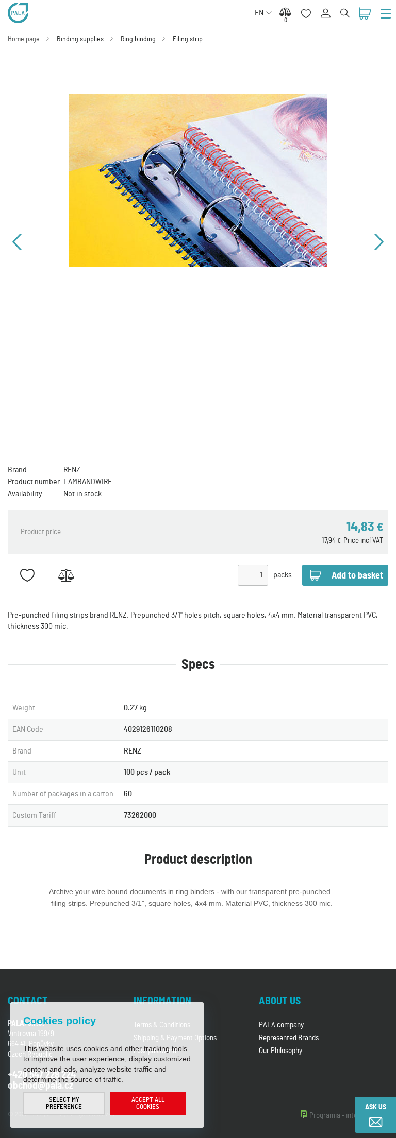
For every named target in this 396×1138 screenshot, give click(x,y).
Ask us (375, 1107)
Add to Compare (65, 575)
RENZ (71, 470)
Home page (24, 39)
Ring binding (138, 39)
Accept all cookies (147, 1103)
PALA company (281, 1025)
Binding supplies (80, 39)
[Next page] (379, 241)
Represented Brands (289, 1038)
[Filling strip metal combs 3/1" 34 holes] (198, 180)
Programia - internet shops (348, 1115)
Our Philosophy (280, 1051)
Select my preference (64, 1103)
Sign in (329, 7)
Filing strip (188, 39)
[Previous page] (17, 241)
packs (282, 575)
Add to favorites (27, 575)
